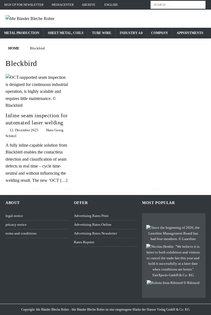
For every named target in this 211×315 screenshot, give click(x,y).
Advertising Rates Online (93, 224)
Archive (88, 4)
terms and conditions (21, 233)
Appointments (190, 33)
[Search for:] (178, 4)
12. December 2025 (24, 130)
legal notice (14, 216)
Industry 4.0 (131, 33)
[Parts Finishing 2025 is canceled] (173, 261)
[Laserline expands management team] (173, 233)
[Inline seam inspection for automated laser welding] (37, 91)
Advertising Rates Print (91, 216)
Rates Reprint (84, 242)
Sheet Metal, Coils (66, 33)
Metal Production (21, 33)
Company (159, 33)
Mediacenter (63, 4)
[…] (63, 180)
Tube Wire (101, 33)
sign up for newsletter (23, 4)
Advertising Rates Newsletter (95, 233)
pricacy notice (16, 224)
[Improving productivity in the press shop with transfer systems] (173, 283)
